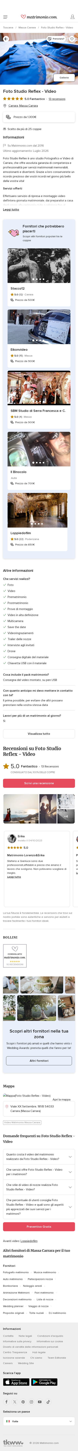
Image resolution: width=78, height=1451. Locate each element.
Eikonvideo (19, 350)
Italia (15, 1421)
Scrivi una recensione (39, 783)
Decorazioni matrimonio (17, 1299)
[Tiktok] (48, 1402)
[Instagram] (31, 1402)
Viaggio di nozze (38, 1306)
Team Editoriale (57, 1357)
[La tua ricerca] (6, 39)
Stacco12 (18, 288)
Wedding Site (26, 1363)
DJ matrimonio (57, 1313)
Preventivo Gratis (39, 1227)
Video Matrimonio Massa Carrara (22, 1122)
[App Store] (16, 1385)
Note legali (25, 1336)
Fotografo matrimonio (16, 1272)
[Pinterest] (23, 1402)
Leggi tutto (11, 209)
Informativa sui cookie (50, 1341)
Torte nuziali (36, 1313)
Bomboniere (10, 1285)
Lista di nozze (45, 1299)
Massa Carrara (28, 27)
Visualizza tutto (39, 734)
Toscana (8, 27)
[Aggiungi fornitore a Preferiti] (72, 39)
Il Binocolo (19, 472)
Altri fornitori (39, 1061)
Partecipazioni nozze (40, 1279)
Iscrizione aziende (14, 1357)
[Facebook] (6, 1402)
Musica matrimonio (45, 1272)
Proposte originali (13, 1313)
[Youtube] (39, 1402)
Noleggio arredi (32, 1285)
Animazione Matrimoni (16, 1292)
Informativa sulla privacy (17, 1341)
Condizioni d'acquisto (50, 1336)
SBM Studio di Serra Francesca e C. (38, 411)
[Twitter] (14, 1402)
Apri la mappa (61, 1099)
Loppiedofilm (21, 533)
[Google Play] (44, 1385)
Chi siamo (36, 1357)
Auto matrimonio (13, 1279)
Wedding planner (13, 1306)
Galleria (64, 77)
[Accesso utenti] (72, 17)
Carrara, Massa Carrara (23, 106)
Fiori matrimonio (44, 1292)
